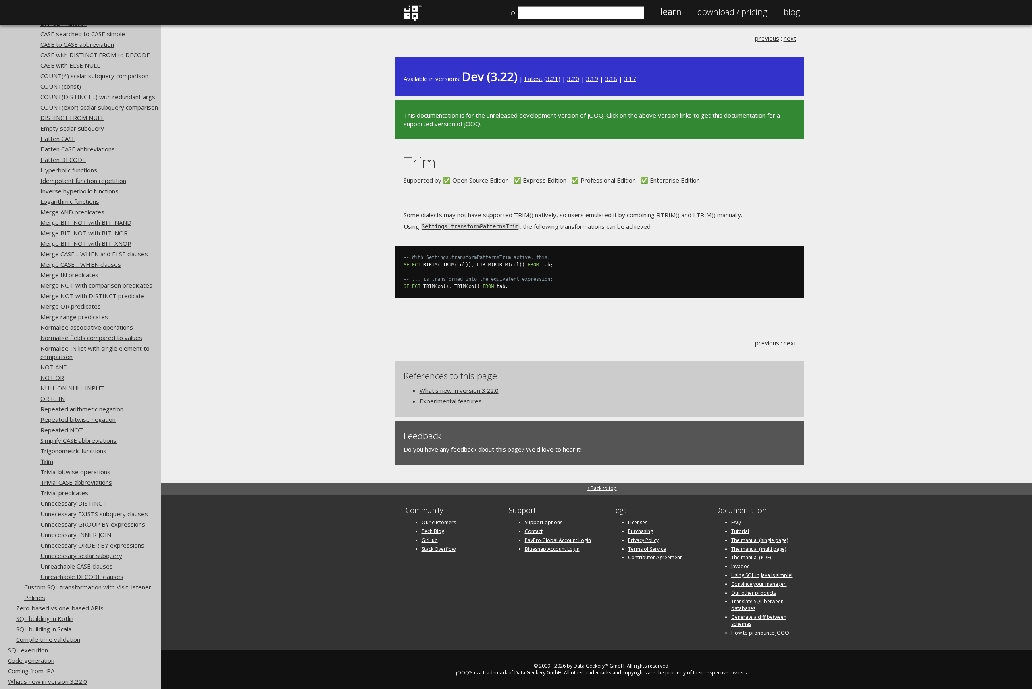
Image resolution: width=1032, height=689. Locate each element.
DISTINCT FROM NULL (72, 118)
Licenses (637, 522)
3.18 (611, 79)
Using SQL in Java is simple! (762, 575)
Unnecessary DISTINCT (73, 503)
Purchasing (640, 531)
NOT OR (52, 378)
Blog (792, 11)
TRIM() (523, 215)
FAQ (736, 522)
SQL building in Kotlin (44, 618)
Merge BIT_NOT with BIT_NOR (84, 233)
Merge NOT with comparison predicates (96, 285)
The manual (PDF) (751, 557)
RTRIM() (668, 215)
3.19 (592, 79)
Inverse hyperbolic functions (79, 191)
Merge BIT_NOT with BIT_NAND (85, 222)
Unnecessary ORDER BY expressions (92, 545)
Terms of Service (647, 549)
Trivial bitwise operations (75, 472)
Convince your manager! (759, 584)
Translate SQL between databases (757, 605)
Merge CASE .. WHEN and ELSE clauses (94, 254)
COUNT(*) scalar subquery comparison (94, 76)
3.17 (630, 79)
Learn (670, 11)
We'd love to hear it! (554, 449)
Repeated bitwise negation (78, 419)
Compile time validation (48, 639)
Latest (533, 79)
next (790, 38)
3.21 (552, 79)
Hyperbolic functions (68, 170)
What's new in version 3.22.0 (47, 681)
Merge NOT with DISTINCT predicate (92, 296)
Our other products (753, 592)
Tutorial (740, 531)
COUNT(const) (60, 86)
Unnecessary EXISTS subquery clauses (94, 514)
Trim (46, 461)
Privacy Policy (643, 540)
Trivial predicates (64, 493)
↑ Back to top (602, 488)
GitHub (430, 540)
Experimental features (451, 401)
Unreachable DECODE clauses (81, 577)
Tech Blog (433, 531)
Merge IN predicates (69, 275)
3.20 (573, 79)
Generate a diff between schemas (758, 620)
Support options (543, 522)
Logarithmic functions (69, 201)
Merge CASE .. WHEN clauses (80, 264)
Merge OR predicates (70, 306)
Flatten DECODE (63, 160)
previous (767, 38)
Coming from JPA (31, 671)
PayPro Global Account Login (558, 540)
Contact (534, 531)
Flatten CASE (57, 139)
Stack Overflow (439, 549)
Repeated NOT (61, 430)
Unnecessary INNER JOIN (75, 535)
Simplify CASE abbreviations (78, 440)
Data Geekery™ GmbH (599, 665)
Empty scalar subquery (72, 128)
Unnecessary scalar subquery (81, 556)
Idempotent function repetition (83, 180)
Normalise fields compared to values (91, 338)
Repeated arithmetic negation (81, 409)
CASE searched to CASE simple (82, 34)
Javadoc (740, 566)
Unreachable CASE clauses (76, 566)
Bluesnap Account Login (552, 549)
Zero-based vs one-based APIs (60, 608)
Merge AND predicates (72, 212)
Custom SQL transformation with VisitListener (87, 587)
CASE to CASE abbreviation (77, 44)
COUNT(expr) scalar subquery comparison (99, 107)
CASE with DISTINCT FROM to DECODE (95, 55)
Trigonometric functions (73, 451)
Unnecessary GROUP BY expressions (92, 524)
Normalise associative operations (86, 327)
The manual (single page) (759, 540)
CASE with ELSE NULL (70, 65)
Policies (34, 598)
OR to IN (52, 398)
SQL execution (28, 650)
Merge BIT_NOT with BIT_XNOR (85, 243)
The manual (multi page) (758, 549)
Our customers (439, 522)
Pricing (732, 11)
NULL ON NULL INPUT (72, 388)
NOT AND (54, 367)
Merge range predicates (74, 317)
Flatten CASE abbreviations (77, 149)
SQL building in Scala (43, 629)
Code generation (31, 660)
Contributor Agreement (655, 557)
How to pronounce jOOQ (760, 632)
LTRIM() (704, 215)
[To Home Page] (413, 19)
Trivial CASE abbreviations (76, 482)
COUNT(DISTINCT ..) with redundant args (97, 97)
